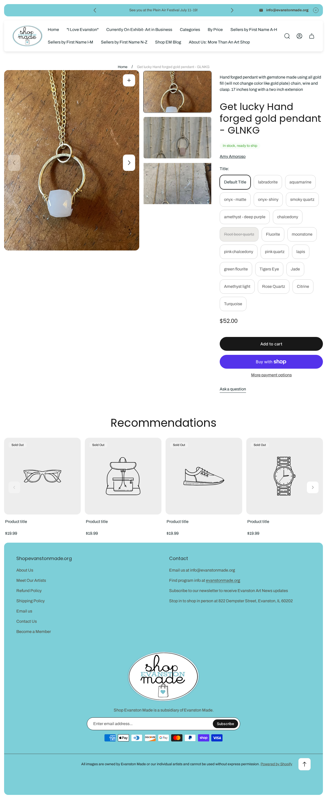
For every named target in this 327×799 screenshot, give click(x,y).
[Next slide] (232, 10)
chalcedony (287, 217)
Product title (16, 521)
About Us (24, 570)
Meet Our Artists (31, 580)
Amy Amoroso (233, 156)
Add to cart (271, 343)
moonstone (302, 234)
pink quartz (275, 251)
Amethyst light (237, 286)
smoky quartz (302, 199)
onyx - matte (235, 199)
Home (122, 67)
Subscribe (225, 723)
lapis (300, 251)
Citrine (303, 286)
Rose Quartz (273, 286)
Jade (295, 269)
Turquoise (233, 304)
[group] (177, 92)
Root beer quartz (239, 234)
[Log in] (299, 36)
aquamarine (300, 182)
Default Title (235, 182)
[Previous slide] (95, 10)
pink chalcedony (238, 251)
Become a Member (33, 631)
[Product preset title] (42, 476)
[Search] (287, 36)
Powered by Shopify (276, 764)
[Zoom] (129, 80)
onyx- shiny (268, 199)
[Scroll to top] (304, 764)
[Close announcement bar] (316, 10)
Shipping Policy (30, 601)
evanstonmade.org (223, 580)
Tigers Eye (269, 269)
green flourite (236, 269)
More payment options (271, 375)
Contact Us (26, 621)
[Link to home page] (163, 676)
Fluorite (273, 234)
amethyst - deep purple (244, 217)
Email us (24, 611)
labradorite (268, 182)
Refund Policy (29, 590)
